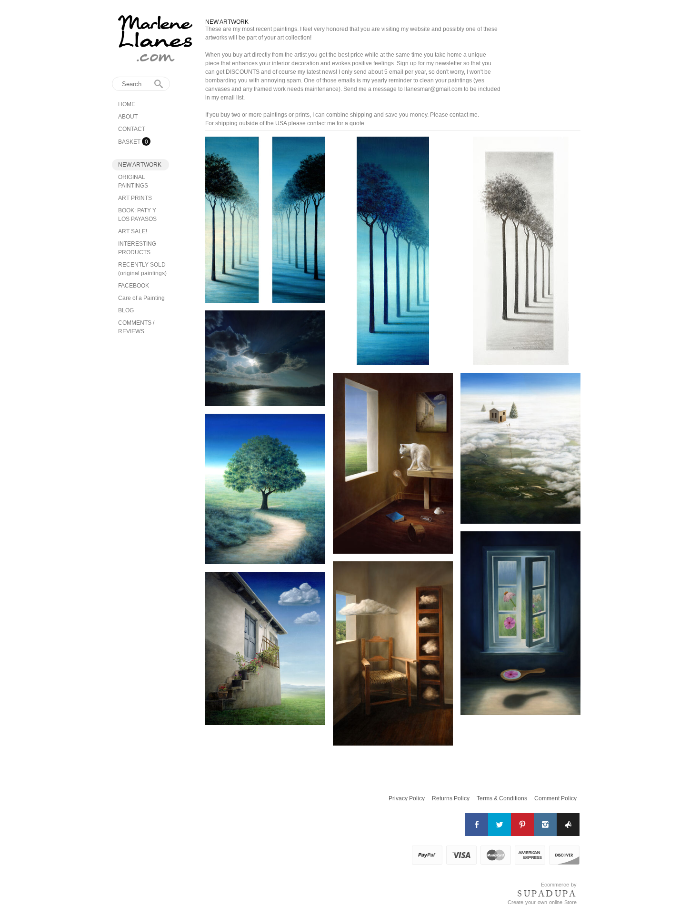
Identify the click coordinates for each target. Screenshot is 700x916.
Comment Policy (555, 798)
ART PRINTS (135, 198)
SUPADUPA (547, 893)
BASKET (130, 142)
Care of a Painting (141, 298)
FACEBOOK (133, 285)
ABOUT (128, 116)
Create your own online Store (542, 902)
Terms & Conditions (502, 798)
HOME (126, 104)
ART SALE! (132, 231)
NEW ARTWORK (139, 164)
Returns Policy (451, 798)
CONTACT (131, 129)
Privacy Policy (407, 798)
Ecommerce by (559, 884)
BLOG (126, 310)
